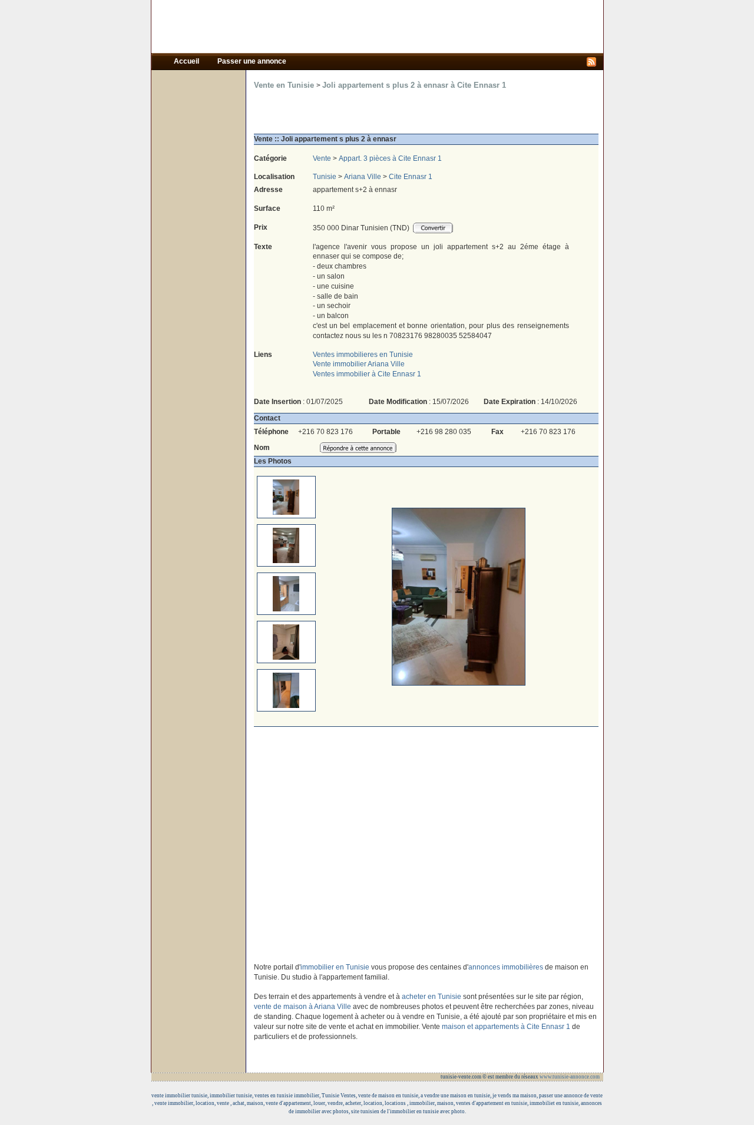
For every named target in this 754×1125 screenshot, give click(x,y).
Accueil (187, 61)
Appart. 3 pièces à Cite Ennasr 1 (390, 158)
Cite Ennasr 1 (410, 177)
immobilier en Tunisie (334, 967)
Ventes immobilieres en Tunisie (363, 354)
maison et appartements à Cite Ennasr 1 (506, 1027)
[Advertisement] (377, 26)
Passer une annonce (251, 61)
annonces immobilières (505, 967)
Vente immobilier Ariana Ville (359, 364)
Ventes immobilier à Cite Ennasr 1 (367, 374)
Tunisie (324, 177)
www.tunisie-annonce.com (570, 1077)
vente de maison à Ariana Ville (302, 1006)
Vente (322, 158)
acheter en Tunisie (431, 996)
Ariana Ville (362, 177)
